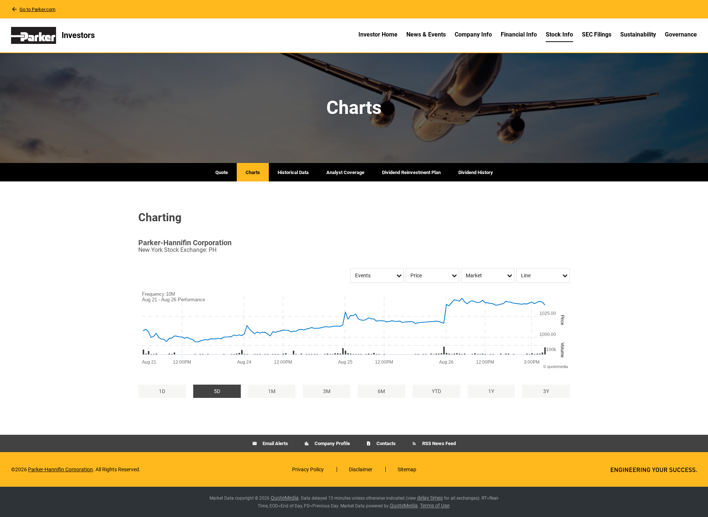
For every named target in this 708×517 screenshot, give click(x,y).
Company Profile (331, 443)
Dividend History (475, 172)
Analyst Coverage (345, 172)
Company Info (473, 34)
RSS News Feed (438, 443)
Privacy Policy (308, 469)
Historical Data (293, 172)
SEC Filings (596, 34)
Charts (253, 172)
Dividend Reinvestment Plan (411, 172)
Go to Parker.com (37, 9)
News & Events (426, 34)
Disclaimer (360, 469)
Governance (681, 34)
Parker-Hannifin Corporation (60, 469)
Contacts (385, 443)
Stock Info (559, 34)
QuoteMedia (285, 498)
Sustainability (638, 34)
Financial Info (519, 34)
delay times (430, 498)
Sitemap (407, 469)
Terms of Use (435, 506)
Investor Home (378, 34)
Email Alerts (274, 443)
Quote (221, 172)
